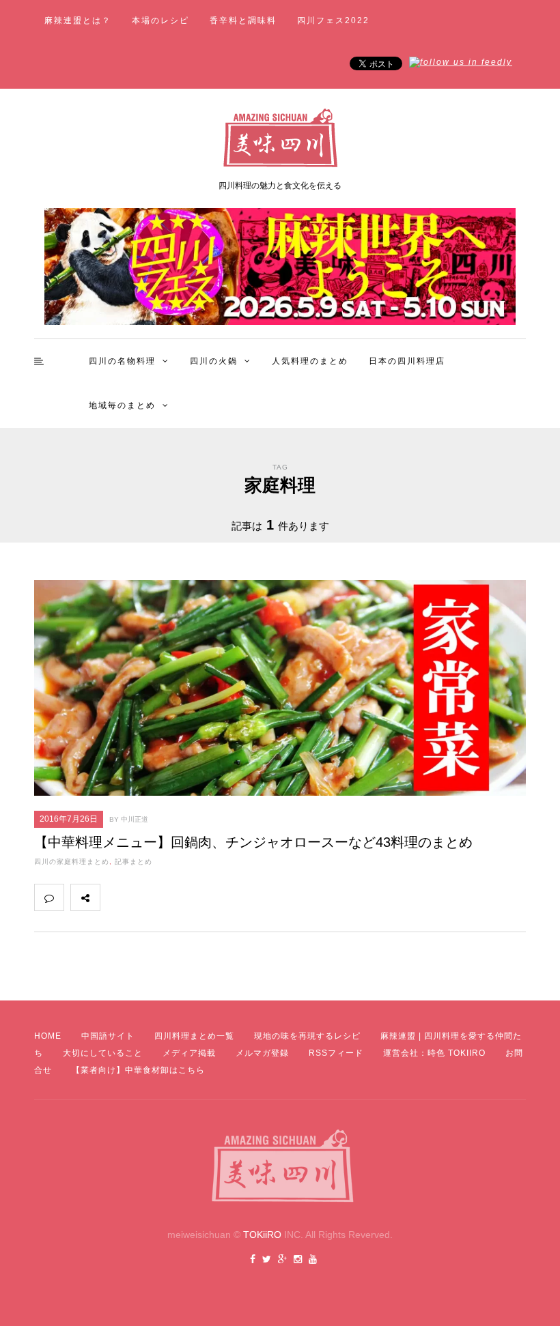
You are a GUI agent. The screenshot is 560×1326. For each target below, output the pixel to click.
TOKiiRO (262, 1234)
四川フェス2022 (333, 20)
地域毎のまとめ (122, 405)
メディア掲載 (189, 1053)
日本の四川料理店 (407, 361)
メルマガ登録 (262, 1053)
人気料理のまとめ (310, 361)
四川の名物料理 (122, 361)
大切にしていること (103, 1053)
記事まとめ (133, 861)
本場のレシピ (160, 20)
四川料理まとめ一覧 (194, 1036)
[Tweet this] (145, 897)
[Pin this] (205, 897)
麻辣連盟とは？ (77, 20)
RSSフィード (336, 1053)
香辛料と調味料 (243, 20)
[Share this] (115, 897)
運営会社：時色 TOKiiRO (434, 1053)
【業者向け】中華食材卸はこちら (138, 1070)
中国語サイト (108, 1036)
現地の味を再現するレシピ (307, 1036)
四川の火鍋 (214, 361)
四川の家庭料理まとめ (71, 861)
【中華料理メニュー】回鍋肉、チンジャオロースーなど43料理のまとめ (253, 842)
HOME (47, 1036)
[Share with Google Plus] (175, 897)
